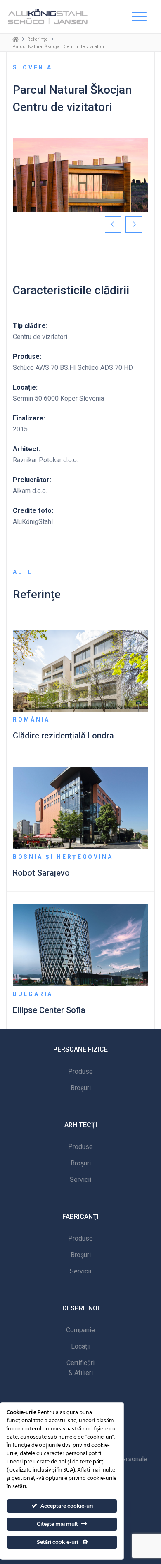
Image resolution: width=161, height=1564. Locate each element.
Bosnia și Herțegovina (63, 857)
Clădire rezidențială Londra (63, 735)
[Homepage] (15, 39)
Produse (80, 1071)
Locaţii (80, 1346)
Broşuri (81, 1088)
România (31, 719)
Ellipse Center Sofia (49, 1010)
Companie (80, 1330)
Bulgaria (33, 994)
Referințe (37, 39)
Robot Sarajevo (41, 873)
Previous (113, 224)
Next (133, 224)
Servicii (80, 1179)
